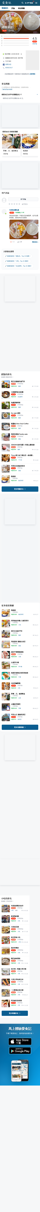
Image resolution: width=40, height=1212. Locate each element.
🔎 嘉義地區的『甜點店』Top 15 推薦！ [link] (18, 256)
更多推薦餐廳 (19, 727)
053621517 (9, 67)
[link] (19, 386)
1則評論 (34, 44)
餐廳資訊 (5, 8)
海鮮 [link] (16, 910)
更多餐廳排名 (19, 489)
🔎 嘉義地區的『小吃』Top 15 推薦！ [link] (17, 261)
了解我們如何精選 (7, 89)
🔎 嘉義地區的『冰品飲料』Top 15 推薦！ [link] (18, 266)
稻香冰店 (8, 64)
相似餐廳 (21, 8)
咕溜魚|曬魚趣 (14, 210)
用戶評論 (5, 192)
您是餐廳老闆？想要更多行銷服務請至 (20, 74)
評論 (13, 8)
